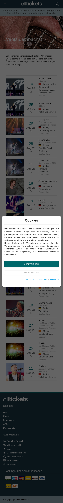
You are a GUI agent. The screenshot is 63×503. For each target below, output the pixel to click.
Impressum (54, 280)
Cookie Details (28, 280)
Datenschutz (42, 280)
